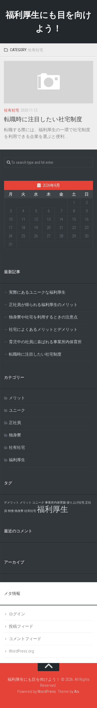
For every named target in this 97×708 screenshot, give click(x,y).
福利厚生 (17, 459)
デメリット (11, 502)
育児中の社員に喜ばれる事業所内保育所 (45, 341)
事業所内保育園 (55, 502)
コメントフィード (25, 638)
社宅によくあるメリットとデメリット (43, 329)
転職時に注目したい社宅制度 (43, 119)
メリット (17, 397)
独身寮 (15, 435)
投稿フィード (21, 626)
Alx (76, 691)
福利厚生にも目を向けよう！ (49, 21)
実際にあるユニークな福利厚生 (37, 292)
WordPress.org (21, 651)
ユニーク (17, 410)
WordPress (46, 691)
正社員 (15, 422)
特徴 (11, 511)
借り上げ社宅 (75, 502)
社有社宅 (11, 110)
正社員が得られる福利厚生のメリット (43, 304)
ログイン (17, 614)
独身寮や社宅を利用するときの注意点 (43, 317)
